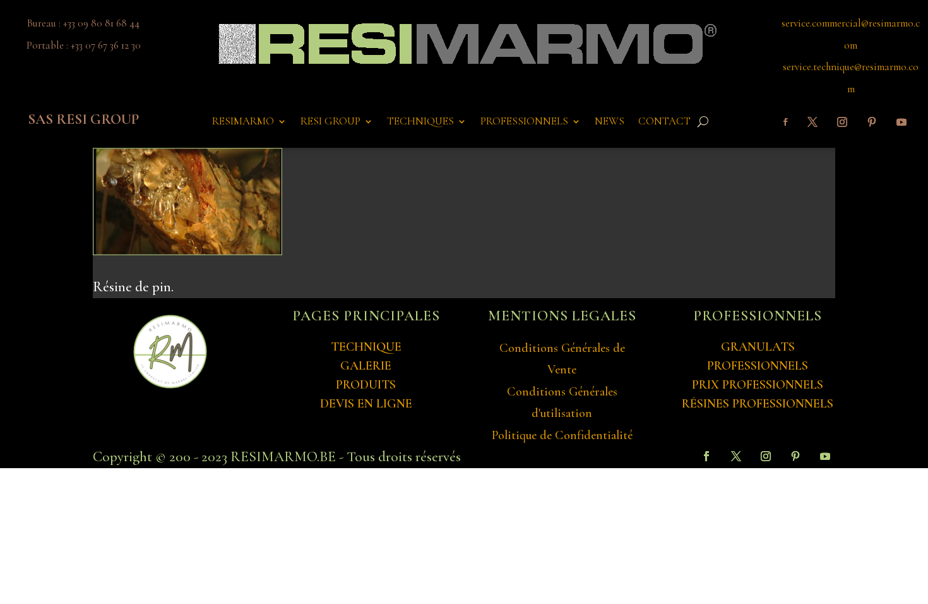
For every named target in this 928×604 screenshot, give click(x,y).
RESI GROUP (330, 122)
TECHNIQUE (366, 346)
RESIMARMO (243, 122)
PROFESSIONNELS (524, 122)
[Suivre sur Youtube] (901, 122)
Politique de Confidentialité (562, 435)
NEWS (609, 122)
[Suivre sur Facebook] (785, 122)
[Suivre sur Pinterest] (872, 122)
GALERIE (365, 365)
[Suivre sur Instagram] (842, 122)
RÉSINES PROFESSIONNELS (757, 403)
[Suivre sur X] (812, 122)
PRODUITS (366, 384)
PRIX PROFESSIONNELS (757, 384)
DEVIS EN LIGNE (366, 403)
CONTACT (664, 122)
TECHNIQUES (420, 122)
